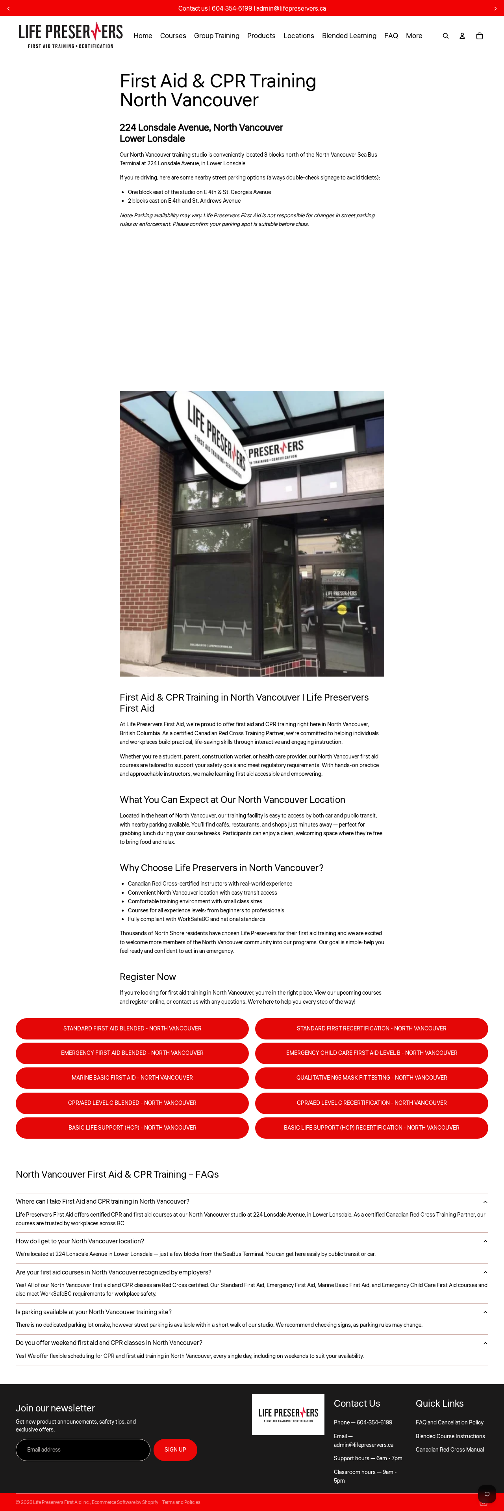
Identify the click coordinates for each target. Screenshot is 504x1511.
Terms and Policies (181, 1502)
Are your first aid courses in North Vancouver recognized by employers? (113, 1272)
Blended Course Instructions (450, 1437)
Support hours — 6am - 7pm (368, 1459)
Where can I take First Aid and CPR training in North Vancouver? (102, 1201)
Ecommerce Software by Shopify (125, 1502)
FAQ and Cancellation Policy (450, 1423)
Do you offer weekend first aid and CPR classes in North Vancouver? (109, 1343)
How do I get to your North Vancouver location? (80, 1241)
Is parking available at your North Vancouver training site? (94, 1312)
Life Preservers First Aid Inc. (61, 1502)
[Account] (462, 35)
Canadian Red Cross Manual (450, 1450)
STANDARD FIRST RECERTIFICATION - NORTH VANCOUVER (372, 1029)
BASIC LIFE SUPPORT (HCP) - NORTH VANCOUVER (132, 1128)
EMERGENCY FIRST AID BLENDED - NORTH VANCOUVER (132, 1053)
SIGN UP (175, 1450)
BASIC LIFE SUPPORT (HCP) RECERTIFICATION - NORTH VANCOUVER (372, 1128)
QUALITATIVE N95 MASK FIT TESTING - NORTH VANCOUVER (371, 1078)
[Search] (445, 35)
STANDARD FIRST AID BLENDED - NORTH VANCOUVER (132, 1029)
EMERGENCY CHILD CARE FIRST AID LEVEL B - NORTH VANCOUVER (372, 1053)
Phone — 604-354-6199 (363, 1423)
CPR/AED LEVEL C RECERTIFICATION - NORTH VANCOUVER (372, 1103)
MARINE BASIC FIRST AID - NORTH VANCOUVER (132, 1078)
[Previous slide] (8, 8)
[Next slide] (495, 8)
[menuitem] (414, 36)
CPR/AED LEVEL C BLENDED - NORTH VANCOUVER (132, 1103)
